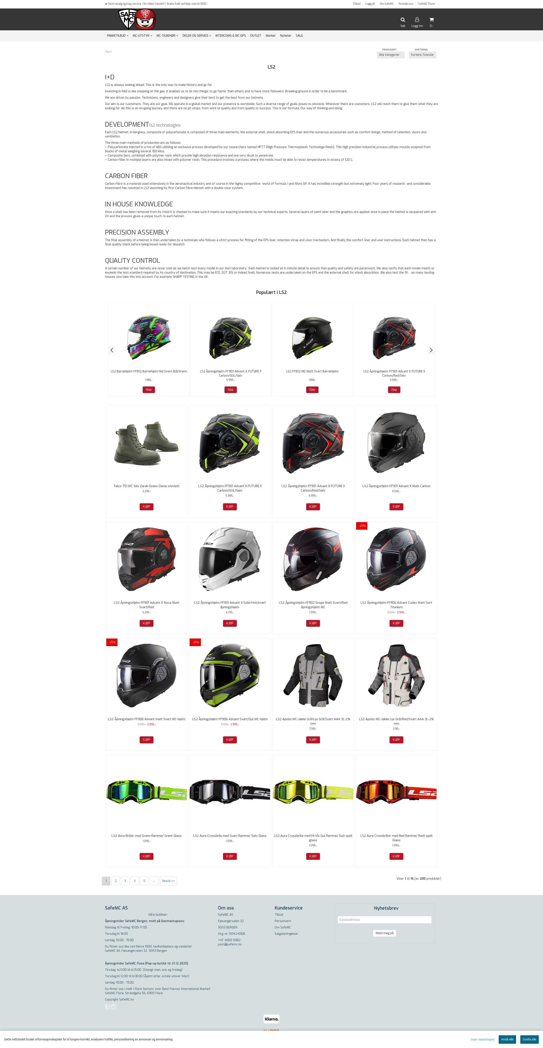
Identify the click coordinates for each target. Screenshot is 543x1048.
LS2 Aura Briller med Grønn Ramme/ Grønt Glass (147, 836)
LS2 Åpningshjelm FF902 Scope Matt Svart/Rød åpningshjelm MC (313, 605)
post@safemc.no (230, 944)
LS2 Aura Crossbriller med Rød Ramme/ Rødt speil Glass (396, 838)
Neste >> (168, 881)
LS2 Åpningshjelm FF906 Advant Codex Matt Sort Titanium (396, 605)
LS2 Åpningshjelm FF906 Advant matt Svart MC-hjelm (146, 719)
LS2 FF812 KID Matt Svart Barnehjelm (312, 371)
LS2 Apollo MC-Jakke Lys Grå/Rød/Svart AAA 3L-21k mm (396, 721)
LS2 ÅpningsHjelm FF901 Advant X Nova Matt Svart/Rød (146, 605)
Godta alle (529, 1039)
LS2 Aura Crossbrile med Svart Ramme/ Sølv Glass (230, 836)
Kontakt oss (406, 4)
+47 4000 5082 (229, 940)
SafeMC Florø (426, 4)
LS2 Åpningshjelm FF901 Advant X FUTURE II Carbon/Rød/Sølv (394, 373)
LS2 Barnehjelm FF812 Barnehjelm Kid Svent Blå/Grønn (149, 371)
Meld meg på (385, 933)
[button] (112, 350)
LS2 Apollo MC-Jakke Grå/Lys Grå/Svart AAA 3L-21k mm (313, 721)
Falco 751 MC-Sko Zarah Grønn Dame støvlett (146, 486)
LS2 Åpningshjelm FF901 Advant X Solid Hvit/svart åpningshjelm (230, 605)
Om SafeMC (387, 4)
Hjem (108, 52)
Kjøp (149, 390)
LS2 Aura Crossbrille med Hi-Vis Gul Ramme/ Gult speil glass (313, 838)
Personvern (283, 921)
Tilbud (356, 4)
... (154, 881)
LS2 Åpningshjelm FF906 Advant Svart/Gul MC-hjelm (230, 719)
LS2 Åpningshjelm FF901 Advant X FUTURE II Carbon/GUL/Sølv (230, 373)
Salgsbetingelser (286, 934)
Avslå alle (507, 1039)
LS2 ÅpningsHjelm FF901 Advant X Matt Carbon (396, 486)
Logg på (370, 4)
